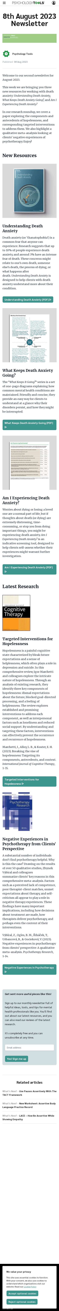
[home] (28, 3)
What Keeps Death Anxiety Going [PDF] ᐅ (29, 425)
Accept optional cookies (22, 1293)
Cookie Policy (30, 1286)
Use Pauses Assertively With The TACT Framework (29, 1093)
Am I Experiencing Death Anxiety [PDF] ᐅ (29, 569)
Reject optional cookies (22, 1301)
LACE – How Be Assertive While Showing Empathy (28, 1117)
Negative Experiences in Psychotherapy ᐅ (29, 969)
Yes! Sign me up (16, 1058)
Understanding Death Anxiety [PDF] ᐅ (28, 299)
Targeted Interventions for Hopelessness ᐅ (22, 781)
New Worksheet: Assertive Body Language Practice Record (29, 1105)
